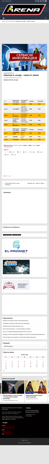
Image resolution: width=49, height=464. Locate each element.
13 (24, 363)
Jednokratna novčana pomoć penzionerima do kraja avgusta (16, 323)
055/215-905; (5, 428)
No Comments (19, 77)
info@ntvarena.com (6, 431)
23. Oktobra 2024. (7, 77)
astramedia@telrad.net (7, 432)
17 (6, 364)
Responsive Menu (45, 1)
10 (6, 363)
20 (24, 364)
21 (30, 364)
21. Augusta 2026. (6, 398)
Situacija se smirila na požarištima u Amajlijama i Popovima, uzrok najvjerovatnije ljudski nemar (24, 334)
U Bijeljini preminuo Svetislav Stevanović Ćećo (13, 326)
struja (10, 175)
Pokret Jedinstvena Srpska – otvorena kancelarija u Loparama (16, 329)
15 (36, 363)
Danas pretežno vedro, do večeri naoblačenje (12, 184)
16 (43, 363)
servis (7, 175)
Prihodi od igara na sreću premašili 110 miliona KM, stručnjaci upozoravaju (19, 337)
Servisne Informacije (9, 73)
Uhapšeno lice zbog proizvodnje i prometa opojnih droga (15, 320)
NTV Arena (13, 77)
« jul (4, 370)
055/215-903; (5, 426)
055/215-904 (11, 426)
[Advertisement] (24, 32)
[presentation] (44, 379)
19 (18, 364)
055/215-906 (11, 428)
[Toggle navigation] (3, 18)
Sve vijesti (14, 392)
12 (18, 363)
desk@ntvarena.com (9, 434)
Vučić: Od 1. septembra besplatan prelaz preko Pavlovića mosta (17, 331)
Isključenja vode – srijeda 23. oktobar (35, 183)
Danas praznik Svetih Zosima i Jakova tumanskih (11, 396)
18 (12, 364)
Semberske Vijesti (7, 392)
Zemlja (33, 392)
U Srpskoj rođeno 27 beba (33, 395)
